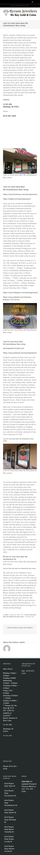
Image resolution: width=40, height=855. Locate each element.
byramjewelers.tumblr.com (13, 348)
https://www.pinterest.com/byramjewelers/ (20, 353)
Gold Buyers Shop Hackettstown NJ (10, 802)
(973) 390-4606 (9, 116)
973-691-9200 (7, 735)
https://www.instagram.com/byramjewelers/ (20, 293)
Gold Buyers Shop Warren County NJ (9, 848)
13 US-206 (7, 104)
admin (7, 615)
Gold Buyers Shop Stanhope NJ (10, 819)
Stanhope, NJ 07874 (11, 107)
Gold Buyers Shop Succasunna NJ (10, 793)
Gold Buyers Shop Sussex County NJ (9, 839)
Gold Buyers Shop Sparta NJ (10, 811)
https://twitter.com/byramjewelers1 (17, 199)
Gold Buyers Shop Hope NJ (9, 784)
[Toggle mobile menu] (36, 17)
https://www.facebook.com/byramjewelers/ (20, 194)
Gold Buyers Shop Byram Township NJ (9, 829)
